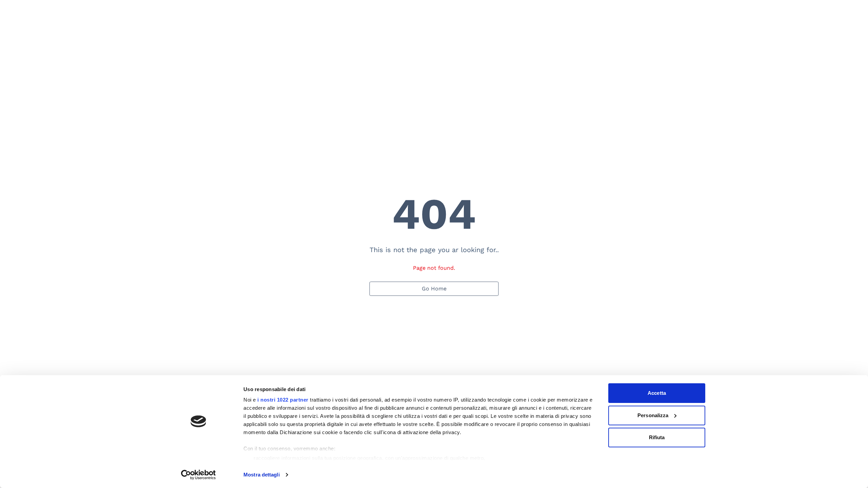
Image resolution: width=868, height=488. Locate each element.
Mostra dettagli (261, 474)
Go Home (434, 288)
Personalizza (652, 415)
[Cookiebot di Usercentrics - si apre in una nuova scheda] (198, 475)
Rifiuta (657, 437)
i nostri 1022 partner (283, 400)
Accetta (657, 393)
